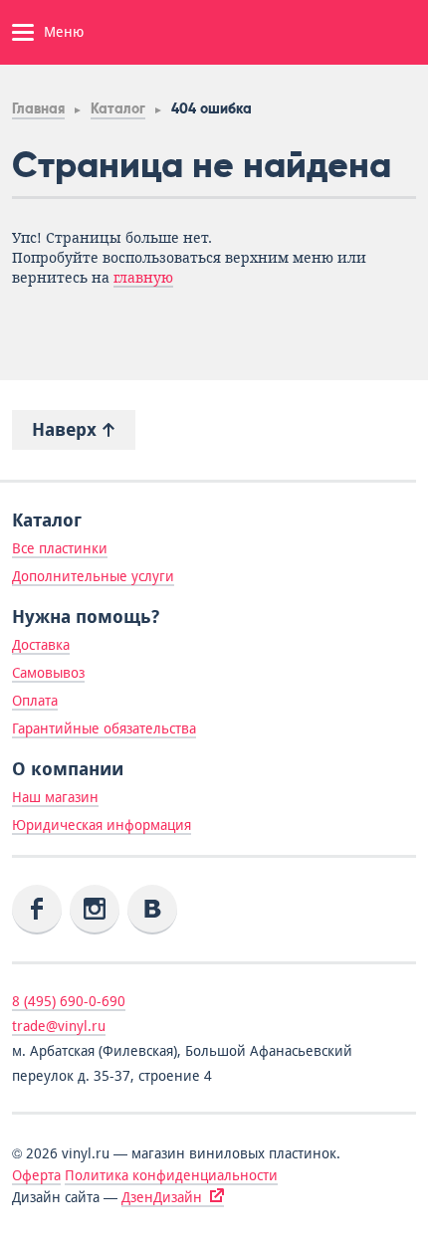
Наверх (67, 429)
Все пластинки (59, 548)
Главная (38, 109)
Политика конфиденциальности (171, 1175)
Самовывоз (48, 673)
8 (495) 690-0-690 (68, 1001)
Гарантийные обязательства (104, 728)
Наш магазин (55, 797)
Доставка (41, 645)
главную (143, 278)
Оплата (35, 701)
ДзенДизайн (161, 1197)
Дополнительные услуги (93, 576)
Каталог (118, 109)
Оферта (36, 1175)
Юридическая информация (101, 825)
